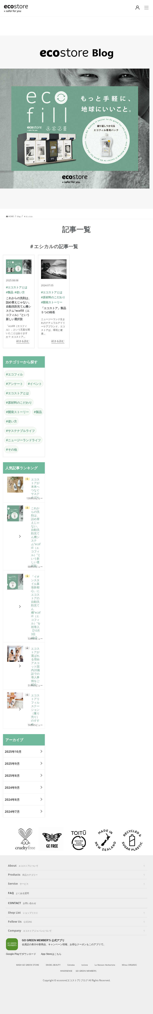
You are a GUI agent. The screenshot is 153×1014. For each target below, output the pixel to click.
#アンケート (14, 384)
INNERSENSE (66, 970)
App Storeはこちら (51, 954)
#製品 (9, 292)
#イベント (35, 384)
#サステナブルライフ (20, 431)
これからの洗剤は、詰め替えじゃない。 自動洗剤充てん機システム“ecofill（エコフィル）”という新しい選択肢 (35, 537)
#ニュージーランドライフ (23, 440)
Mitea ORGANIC (129, 964)
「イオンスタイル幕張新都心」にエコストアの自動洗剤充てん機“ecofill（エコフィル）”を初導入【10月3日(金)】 (35, 607)
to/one (84, 964)
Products (23, 874)
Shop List (23, 912)
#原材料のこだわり (53, 297)
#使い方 (20, 292)
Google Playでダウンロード (21, 954)
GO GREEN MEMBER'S (86, 970)
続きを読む (22, 341)
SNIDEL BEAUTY (53, 964)
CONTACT (22, 903)
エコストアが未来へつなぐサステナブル (35, 488)
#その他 (11, 449)
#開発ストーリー (51, 302)
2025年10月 (13, 752)
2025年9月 (12, 763)
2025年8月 (12, 775)
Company (30, 930)
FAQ (18, 893)
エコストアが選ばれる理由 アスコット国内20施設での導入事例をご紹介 (36, 666)
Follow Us (20, 921)
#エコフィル (14, 374)
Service (18, 883)
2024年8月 (12, 799)
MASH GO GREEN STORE (27, 964)
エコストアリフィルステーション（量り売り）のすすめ (35, 709)
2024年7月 (12, 811)
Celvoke (71, 964)
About (23, 865)
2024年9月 (12, 787)
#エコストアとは (16, 287)
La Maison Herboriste (105, 964)
